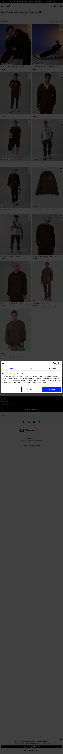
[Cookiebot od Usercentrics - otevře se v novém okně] (54, 363)
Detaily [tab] (32, 368)
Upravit (30, 389)
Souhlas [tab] (11, 368)
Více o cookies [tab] (52, 368)
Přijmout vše (51, 389)
